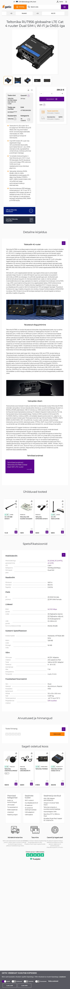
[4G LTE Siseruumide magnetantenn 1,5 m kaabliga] (57, 507)
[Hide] (63, 243)
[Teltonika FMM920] (42, 759)
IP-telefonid (28, 805)
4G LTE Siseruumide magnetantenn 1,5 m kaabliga (57, 519)
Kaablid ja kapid (12, 814)
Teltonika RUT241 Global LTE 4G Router (56, 770)
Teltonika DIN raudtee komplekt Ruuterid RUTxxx (26, 518)
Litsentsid (10, 812)
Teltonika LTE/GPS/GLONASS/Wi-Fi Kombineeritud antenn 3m (11, 771)
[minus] (41, 93)
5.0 (54, 514)
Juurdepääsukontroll (31, 803)
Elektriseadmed (12, 810)
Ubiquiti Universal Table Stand (51, 804)
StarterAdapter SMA (50, 811)
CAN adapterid (29, 812)
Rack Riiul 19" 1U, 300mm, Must (52, 815)
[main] (7, 7)
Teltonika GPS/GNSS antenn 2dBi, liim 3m (42, 518)
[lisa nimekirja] (32, 90)
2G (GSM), (51, 561)
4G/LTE (53, 13)
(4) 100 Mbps (52, 609)
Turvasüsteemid (12, 807)
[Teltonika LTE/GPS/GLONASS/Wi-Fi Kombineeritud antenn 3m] (11, 759)
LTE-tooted (10, 805)
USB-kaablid (29, 814)
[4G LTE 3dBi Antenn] (11, 507)
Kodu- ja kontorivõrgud (12, 801)
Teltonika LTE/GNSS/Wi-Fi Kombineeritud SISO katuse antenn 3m (25, 771)
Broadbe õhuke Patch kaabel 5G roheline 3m (53, 819)
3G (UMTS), (59, 561)
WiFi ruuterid (29, 800)
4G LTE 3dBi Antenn (8, 518)
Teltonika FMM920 (42, 769)
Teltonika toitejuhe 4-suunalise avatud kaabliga (52, 808)
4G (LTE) (51, 563)
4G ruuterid (23, 119)
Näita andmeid (53, 981)
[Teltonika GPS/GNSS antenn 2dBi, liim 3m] (42, 507)
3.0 (7, 514)
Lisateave (62, 977)
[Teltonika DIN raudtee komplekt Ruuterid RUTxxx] (26, 507)
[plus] (62, 93)
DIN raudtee (52, 701)
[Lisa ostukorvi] (16, 532)
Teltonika (10, 119)
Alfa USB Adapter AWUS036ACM (49, 799)
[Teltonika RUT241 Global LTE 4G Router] (57, 759)
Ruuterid (24, 13)
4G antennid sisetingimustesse (30, 809)
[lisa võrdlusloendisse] (28, 90)
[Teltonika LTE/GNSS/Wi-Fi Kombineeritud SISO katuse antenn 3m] (26, 759)
